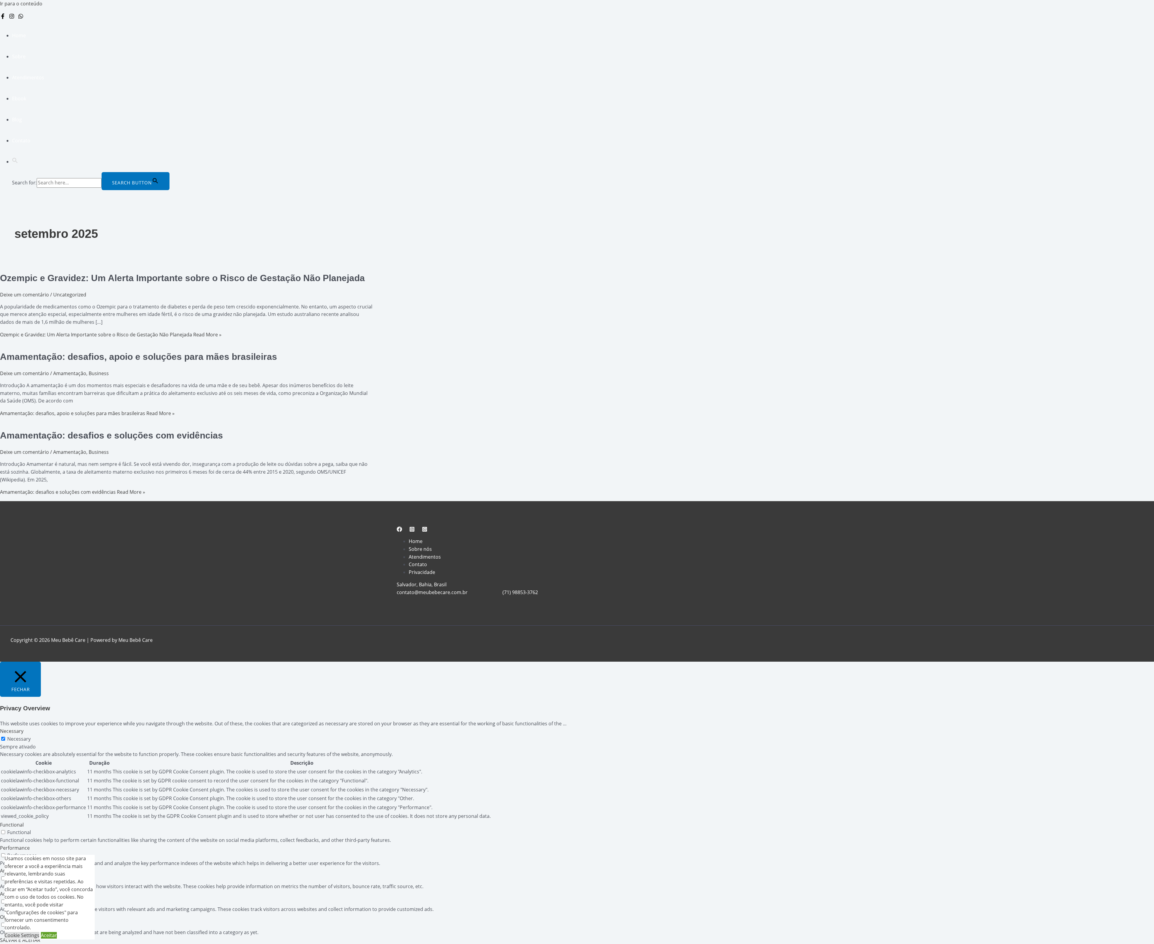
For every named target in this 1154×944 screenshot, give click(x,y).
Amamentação (69, 373)
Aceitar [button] (49, 935)
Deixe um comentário (24, 294)
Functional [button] (12, 824)
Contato (21, 140)
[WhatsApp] (20, 17)
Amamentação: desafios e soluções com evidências (111, 435)
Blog (17, 119)
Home (19, 35)
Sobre (19, 56)
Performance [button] (15, 848)
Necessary (19, 739)
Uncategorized (69, 294)
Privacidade (422, 572)
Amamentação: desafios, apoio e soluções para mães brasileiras (138, 357)
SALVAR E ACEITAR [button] (20, 940)
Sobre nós (420, 549)
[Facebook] (2, 17)
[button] (15, 161)
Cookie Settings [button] (22, 935)
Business (99, 373)
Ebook (19, 98)
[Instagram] (11, 17)
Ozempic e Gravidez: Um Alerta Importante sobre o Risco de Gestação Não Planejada (182, 278)
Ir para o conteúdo (21, 3)
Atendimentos (28, 77)
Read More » (110, 334)
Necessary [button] (11, 731)
